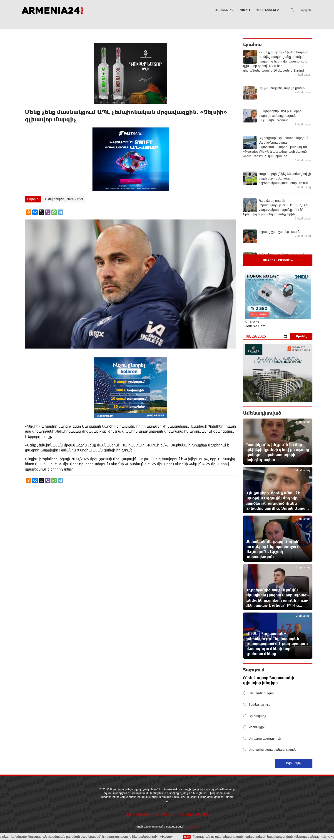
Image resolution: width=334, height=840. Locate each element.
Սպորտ (32, 199)
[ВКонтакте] (35, 212)
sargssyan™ (192, 826)
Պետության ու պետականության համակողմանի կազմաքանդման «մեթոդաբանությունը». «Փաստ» (226, 836)
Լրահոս (252, 44)
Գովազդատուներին (194, 814)
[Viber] (47, 212)
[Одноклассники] (28, 212)
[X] (41, 212)
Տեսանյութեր (267, 10)
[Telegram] (60, 212)
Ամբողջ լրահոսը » (278, 260)
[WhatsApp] (54, 212)
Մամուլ (245, 10)
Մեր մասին (164, 814)
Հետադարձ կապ (138, 814)
